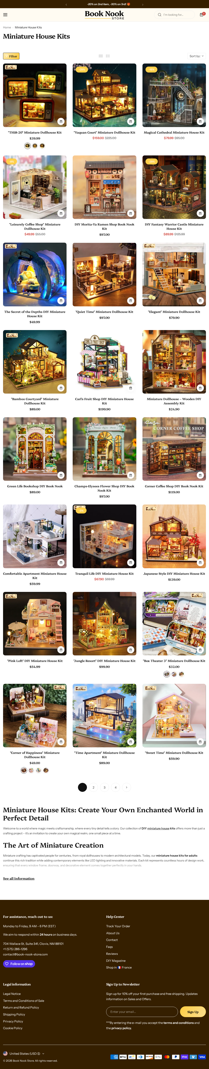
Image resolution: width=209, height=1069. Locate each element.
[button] (66, 4)
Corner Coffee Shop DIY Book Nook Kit (174, 486)
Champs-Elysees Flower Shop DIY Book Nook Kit (104, 488)
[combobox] (174, 15)
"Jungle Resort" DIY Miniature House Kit (104, 660)
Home (7, 27)
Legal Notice (12, 994)
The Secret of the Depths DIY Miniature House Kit (34, 313)
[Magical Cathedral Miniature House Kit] (174, 95)
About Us (112, 933)
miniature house (158, 828)
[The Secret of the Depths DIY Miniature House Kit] (35, 274)
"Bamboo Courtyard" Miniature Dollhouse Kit (35, 401)
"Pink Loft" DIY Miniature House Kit (35, 660)
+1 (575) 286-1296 (15, 949)
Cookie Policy (12, 1028)
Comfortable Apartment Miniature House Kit (35, 575)
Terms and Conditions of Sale (23, 1001)
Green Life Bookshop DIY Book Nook (35, 486)
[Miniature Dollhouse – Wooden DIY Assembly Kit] (174, 362)
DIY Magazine (116, 961)
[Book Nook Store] (104, 14)
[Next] (126, 787)
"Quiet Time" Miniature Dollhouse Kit (104, 311)
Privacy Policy (13, 1021)
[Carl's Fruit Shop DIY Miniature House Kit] (104, 362)
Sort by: (195, 56)
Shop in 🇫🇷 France (119, 967)
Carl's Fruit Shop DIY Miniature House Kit (104, 401)
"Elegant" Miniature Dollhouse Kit (174, 311)
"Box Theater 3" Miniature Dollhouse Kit (174, 660)
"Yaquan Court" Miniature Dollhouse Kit (104, 132)
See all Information (18, 878)
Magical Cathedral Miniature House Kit (174, 132)
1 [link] (82, 787)
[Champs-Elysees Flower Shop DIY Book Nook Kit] (104, 449)
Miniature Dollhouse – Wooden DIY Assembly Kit (174, 401)
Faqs (109, 947)
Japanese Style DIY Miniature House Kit (174, 573)
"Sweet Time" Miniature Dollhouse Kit (174, 752)
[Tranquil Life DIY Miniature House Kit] (104, 536)
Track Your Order (118, 926)
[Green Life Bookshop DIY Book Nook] (35, 449)
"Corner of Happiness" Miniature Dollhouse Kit (35, 754)
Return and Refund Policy (21, 1007)
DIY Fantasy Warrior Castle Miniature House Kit (174, 226)
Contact (112, 940)
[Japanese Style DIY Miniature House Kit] (174, 536)
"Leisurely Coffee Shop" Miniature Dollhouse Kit (34, 226)
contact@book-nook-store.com (25, 954)
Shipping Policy (14, 1014)
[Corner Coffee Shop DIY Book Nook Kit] (174, 449)
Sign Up (193, 1012)
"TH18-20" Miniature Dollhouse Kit (35, 132)
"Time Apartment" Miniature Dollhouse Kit (104, 754)
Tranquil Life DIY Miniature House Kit (104, 573)
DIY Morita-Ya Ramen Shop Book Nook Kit (104, 226)
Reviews (112, 954)
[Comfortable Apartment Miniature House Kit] (35, 536)
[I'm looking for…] (159, 15)
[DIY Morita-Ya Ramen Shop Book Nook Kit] (104, 187)
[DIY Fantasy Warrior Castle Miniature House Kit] (174, 187)
